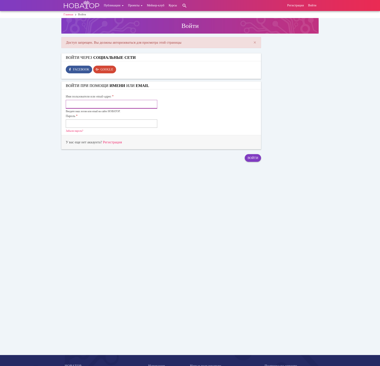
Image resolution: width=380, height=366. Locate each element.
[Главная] (81, 5)
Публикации (112, 5)
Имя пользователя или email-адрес (88, 96)
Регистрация (295, 5)
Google (106, 69)
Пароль (70, 116)
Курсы (173, 5)
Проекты (134, 5)
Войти (312, 5)
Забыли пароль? (74, 130)
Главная (68, 14)
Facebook (81, 69)
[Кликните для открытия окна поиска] (184, 5)
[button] (255, 42)
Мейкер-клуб (155, 5)
